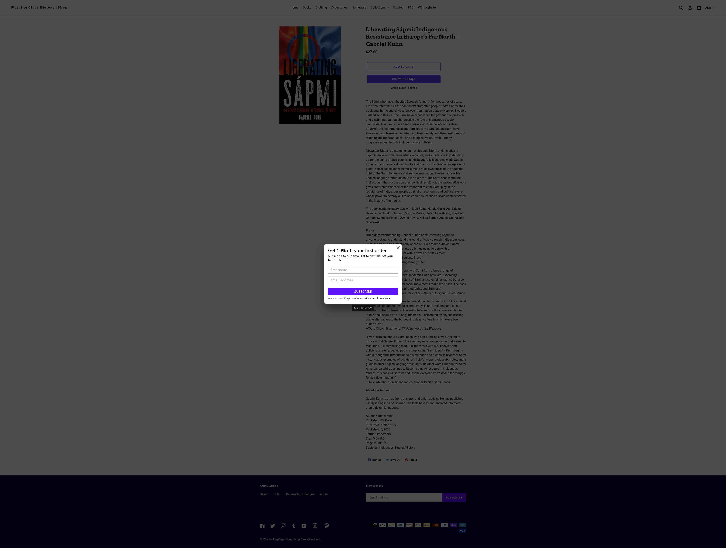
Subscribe (363, 291)
